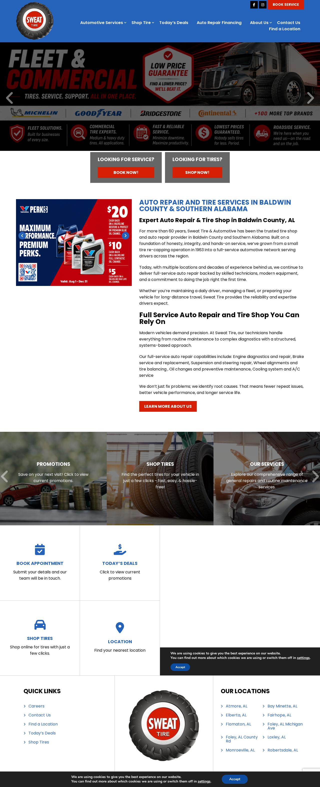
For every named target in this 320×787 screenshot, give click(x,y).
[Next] (310, 98)
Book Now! (126, 172)
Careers (36, 706)
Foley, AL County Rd (242, 739)
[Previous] (10, 98)
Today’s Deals (173, 23)
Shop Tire (141, 23)
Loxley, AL (277, 737)
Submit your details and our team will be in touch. (40, 570)
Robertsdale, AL (283, 750)
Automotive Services (101, 23)
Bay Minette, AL (282, 706)
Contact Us (288, 23)
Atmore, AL (236, 706)
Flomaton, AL (238, 724)
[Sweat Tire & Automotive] (35, 5)
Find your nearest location (120, 645)
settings (204, 781)
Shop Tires (38, 742)
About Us (259, 23)
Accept (234, 779)
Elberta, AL (236, 715)
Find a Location (284, 29)
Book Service (286, 4)
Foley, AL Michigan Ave (285, 726)
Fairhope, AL (279, 715)
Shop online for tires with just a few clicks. (40, 645)
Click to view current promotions (120, 570)
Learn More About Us (168, 406)
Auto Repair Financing (219, 23)
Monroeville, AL (240, 750)
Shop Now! (197, 172)
